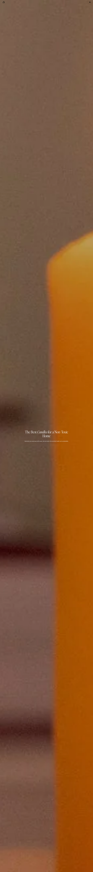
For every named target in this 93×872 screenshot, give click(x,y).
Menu (90, 2)
